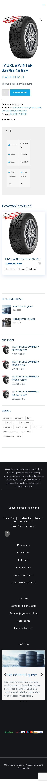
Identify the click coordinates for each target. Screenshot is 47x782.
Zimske (5, 110)
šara (19, 436)
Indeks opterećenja (24, 422)
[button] (40, 19)
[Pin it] (11, 119)
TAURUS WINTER (18, 114)
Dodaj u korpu (20, 92)
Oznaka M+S (26, 431)
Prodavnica (23, 545)
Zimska (33, 269)
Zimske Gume (8, 436)
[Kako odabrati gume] (6, 309)
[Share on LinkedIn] (14, 119)
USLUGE (23, 598)
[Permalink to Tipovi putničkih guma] (23, 658)
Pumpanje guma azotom (23, 613)
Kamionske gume (23, 575)
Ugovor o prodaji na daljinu (23, 508)
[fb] (7, 534)
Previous (6, 676)
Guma (29, 418)
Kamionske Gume (22, 427)
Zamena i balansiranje (23, 606)
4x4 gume (23, 560)
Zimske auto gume (18, 110)
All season (7, 418)
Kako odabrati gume (23, 306)
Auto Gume (17, 107)
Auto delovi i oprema (23, 583)
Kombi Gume (23, 568)
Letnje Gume (37, 427)
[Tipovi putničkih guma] (6, 322)
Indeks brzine (8, 422)
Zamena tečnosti (23, 628)
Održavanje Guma (10, 431)
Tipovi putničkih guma (24, 318)
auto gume (19, 418)
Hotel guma (23, 621)
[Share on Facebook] (2, 119)
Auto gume (29, 107)
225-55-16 (12, 269)
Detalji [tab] (8, 130)
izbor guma (7, 427)
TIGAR (23, 269)
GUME (38, 107)
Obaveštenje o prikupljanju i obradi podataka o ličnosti (23, 519)
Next (40, 676)
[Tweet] (5, 119)
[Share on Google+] (8, 119)
